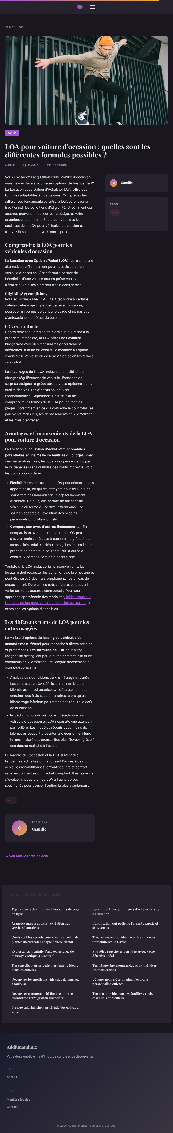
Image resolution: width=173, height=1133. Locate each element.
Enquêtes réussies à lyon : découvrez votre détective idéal (123, 953)
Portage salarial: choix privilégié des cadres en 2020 (46, 1009)
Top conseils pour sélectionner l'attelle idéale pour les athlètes (45, 967)
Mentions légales (18, 1099)
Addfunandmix (22, 1047)
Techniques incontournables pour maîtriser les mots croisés (124, 967)
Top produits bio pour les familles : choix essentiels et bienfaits (122, 995)
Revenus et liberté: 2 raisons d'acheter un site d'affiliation (125, 911)
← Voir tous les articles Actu (26, 856)
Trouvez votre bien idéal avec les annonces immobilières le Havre (123, 939)
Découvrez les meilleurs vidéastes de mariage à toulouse (46, 981)
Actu (21, 26)
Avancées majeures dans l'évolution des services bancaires (41, 925)
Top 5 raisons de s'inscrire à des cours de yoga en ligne (45, 911)
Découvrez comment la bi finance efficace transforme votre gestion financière (42, 995)
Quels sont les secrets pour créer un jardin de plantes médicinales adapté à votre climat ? (45, 939)
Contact (12, 1107)
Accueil (10, 26)
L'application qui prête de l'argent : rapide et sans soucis (125, 925)
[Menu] (93, 7)
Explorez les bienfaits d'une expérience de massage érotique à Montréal (43, 953)
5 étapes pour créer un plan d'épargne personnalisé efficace (120, 981)
